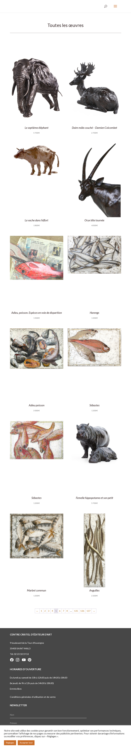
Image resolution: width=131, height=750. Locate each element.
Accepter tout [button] (26, 742)
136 (82, 610)
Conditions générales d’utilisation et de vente (33, 697)
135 (76, 610)
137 (88, 610)
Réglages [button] (10, 742)
